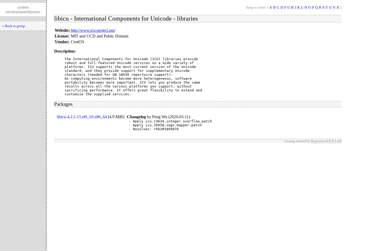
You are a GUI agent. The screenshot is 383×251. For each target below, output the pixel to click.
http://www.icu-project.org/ (93, 30)
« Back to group (13, 26)
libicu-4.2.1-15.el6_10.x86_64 (82, 117)
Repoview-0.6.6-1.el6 (326, 141)
